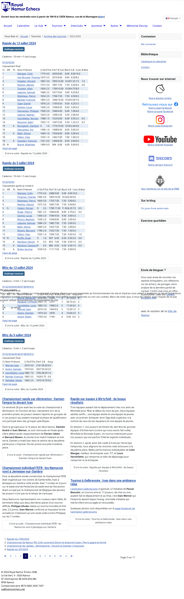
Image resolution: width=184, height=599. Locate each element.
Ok (4, 307)
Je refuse (16, 307)
